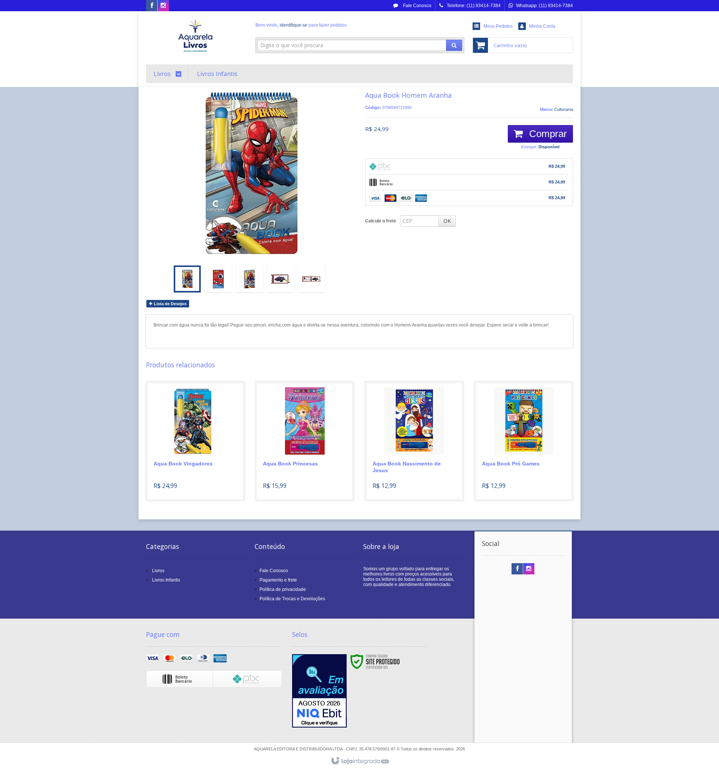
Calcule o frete (380, 221)
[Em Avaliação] (319, 691)
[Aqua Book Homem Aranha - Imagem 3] (249, 278)
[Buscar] (454, 45)
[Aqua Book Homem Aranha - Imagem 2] (218, 278)
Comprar (547, 133)
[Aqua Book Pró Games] (523, 441)
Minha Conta (542, 26)
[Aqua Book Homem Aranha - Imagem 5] (311, 278)
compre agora (199, 466)
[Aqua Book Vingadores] (195, 441)
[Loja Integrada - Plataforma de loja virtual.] (360, 761)
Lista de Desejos (169, 303)
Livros (158, 570)
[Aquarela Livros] (195, 36)
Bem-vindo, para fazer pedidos (301, 25)
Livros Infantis (166, 580)
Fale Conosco (416, 5)
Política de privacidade (283, 589)
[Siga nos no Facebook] (151, 6)
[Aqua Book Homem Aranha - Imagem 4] (280, 278)
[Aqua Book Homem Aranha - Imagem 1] (187, 278)
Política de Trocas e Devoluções (292, 598)
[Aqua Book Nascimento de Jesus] (414, 441)
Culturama (563, 109)
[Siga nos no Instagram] (163, 6)
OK (447, 220)
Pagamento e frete (278, 580)
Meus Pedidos (498, 26)
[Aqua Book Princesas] (304, 441)
